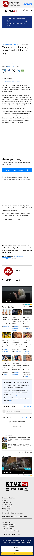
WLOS (29, 85)
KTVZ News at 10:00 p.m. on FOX (16, 24)
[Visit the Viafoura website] (28, 452)
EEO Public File (6, 502)
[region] (17, 430)
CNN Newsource (8, 64)
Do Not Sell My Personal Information (12, 513)
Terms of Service (7, 511)
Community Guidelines (8, 498)
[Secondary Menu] (4, 10)
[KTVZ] (12, 11)
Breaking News (6, 522)
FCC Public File (6, 506)
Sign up (29, 406)
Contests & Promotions (8, 524)
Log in (24, 406)
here (10, 400)
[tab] (7, 417)
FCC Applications (7, 504)
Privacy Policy (6, 508)
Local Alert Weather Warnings (10, 531)
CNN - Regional (18, 256)
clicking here (15, 395)
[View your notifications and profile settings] (30, 417)
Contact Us (5, 500)
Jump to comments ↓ (8, 263)
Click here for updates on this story (12, 81)
